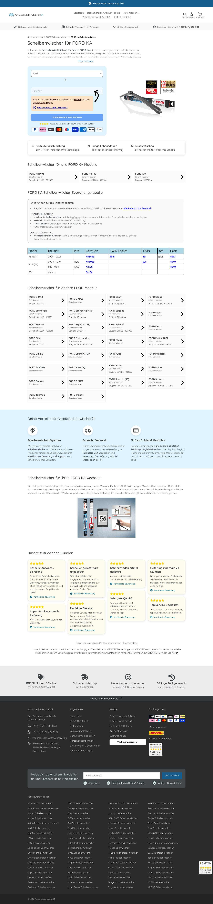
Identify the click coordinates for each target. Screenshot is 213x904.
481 (144, 256)
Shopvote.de (129, 642)
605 (145, 261)
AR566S (90, 256)
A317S (89, 271)
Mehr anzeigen (85, 61)
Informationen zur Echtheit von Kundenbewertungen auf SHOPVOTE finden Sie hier (132, 652)
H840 (173, 261)
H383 (173, 256)
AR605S (90, 261)
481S (112, 256)
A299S (89, 266)
